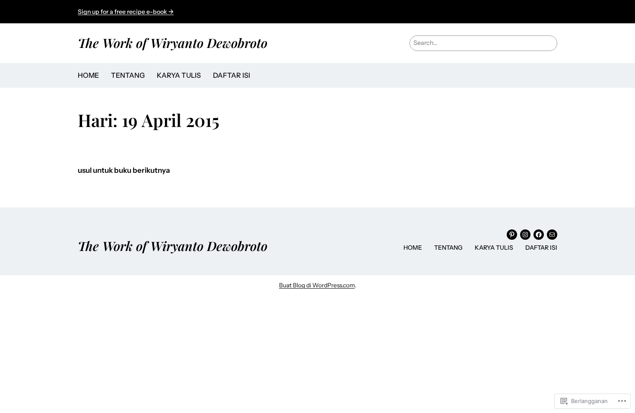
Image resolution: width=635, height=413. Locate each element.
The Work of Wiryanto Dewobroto (172, 42)
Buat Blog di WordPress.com (317, 285)
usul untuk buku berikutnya (124, 170)
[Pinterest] (512, 234)
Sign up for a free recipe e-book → (126, 12)
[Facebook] (538, 234)
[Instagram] (525, 234)
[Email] (552, 234)
